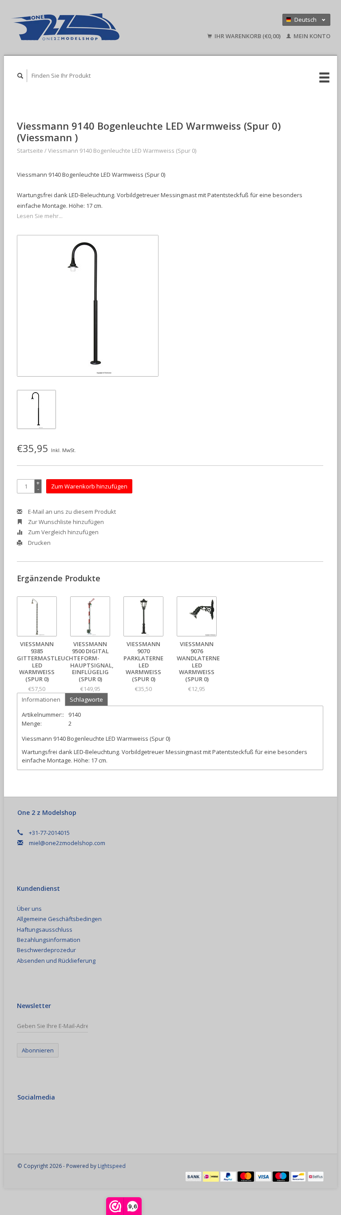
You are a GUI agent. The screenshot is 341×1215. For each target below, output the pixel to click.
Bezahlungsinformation (48, 940)
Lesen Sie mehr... (40, 216)
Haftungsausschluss (44, 929)
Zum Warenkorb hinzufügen (89, 486)
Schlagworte (86, 699)
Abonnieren (38, 1050)
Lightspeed (112, 1165)
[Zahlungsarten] (194, 1176)
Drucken (39, 543)
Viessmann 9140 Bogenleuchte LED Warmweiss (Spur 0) (122, 151)
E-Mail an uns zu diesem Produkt (71, 512)
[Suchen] (20, 75)
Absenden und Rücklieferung (56, 961)
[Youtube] (62, 1121)
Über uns (29, 909)
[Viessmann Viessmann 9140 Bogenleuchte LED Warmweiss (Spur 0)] (87, 305)
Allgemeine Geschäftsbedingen (59, 919)
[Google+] (44, 1121)
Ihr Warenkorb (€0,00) (247, 36)
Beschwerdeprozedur (46, 950)
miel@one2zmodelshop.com (67, 843)
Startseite (30, 151)
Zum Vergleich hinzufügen (63, 532)
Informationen (41, 699)
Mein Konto (311, 36)
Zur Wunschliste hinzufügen (65, 522)
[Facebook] (26, 1121)
